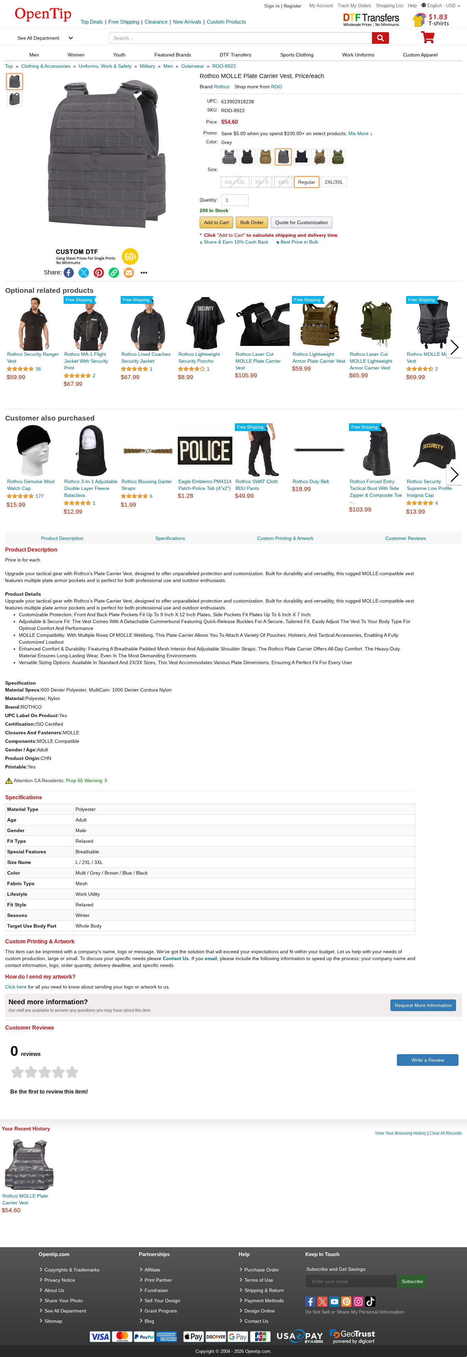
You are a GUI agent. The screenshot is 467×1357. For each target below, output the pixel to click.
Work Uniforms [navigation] (358, 54)
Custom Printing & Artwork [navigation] (285, 538)
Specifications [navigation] (170, 538)
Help (412, 5)
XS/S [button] (283, 182)
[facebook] (69, 273)
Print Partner (158, 1280)
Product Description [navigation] (62, 538)
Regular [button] (306, 182)
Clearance (156, 22)
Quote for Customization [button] (301, 222)
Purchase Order (261, 1269)
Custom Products (226, 22)
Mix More (359, 133)
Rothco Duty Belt (311, 481)
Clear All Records (445, 1133)
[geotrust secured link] (352, 1336)
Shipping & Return (264, 1290)
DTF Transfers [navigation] (235, 54)
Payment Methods (264, 1300)
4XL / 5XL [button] (235, 182)
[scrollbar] (233, 403)
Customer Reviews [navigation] (405, 538)
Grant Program (161, 1311)
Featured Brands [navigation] (173, 54)
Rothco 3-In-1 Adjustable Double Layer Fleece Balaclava (91, 488)
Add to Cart (216, 222)
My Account (321, 5)
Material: (15, 698)
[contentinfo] (43, 14)
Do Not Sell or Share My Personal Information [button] (354, 1312)
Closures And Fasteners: (34, 732)
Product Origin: (23, 758)
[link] (114, 273)
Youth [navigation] (119, 54)
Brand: (13, 707)
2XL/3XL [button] (334, 182)
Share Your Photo (63, 1300)
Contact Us (176, 958)
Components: (21, 741)
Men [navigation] (34, 54)
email (211, 958)
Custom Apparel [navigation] (420, 54)
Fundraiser (156, 1290)
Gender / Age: (21, 749)
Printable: (16, 767)
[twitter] (84, 273)
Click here (16, 987)
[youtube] (334, 1301)
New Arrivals (187, 22)
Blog (149, 1321)
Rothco (221, 86)
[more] (144, 273)
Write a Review (428, 1060)
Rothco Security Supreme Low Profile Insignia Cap (429, 488)
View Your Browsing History (400, 1133)
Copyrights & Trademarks (71, 1269)
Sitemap (53, 1321)
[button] (441, 5)
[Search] (380, 38)
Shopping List (389, 5)
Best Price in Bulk (298, 242)
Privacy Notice (59, 1280)
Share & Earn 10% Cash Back (236, 242)
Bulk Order (252, 222)
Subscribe (412, 1281)
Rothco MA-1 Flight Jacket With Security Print (86, 361)
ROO (276, 86)
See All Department (38, 38)
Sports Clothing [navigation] (296, 54)
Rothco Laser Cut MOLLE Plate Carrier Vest (258, 361)
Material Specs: (23, 690)
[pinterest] (99, 273)
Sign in (272, 6)
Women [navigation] (76, 54)
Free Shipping (123, 22)
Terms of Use (258, 1280)
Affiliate (152, 1269)
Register (292, 6)
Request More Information (423, 1005)
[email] (129, 273)
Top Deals (92, 22)
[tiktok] (370, 1301)
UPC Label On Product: (32, 715)
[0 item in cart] (428, 39)
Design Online (259, 1311)
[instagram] (358, 1301)
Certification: (20, 724)
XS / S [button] (261, 182)
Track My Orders (354, 5)
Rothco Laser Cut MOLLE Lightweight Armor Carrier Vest (371, 361)
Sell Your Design (162, 1300)
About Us (54, 1290)
